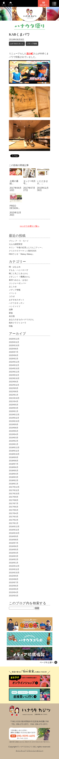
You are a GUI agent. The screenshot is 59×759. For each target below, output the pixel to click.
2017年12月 (14, 487)
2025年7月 (13, 352)
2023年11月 (14, 375)
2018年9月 (13, 457)
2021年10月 (14, 398)
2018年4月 (13, 474)
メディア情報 (32, 44)
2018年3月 (13, 477)
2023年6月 (13, 382)
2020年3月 (13, 408)
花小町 (29, 53)
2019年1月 (13, 444)
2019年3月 (13, 437)
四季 (11, 310)
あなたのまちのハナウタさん (21, 319)
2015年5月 (13, 589)
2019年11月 (14, 418)
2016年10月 (14, 533)
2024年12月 (14, 362)
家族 (11, 313)
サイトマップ (21, 751)
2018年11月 (14, 451)
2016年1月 (13, 563)
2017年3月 (13, 517)
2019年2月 (13, 441)
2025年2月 (13, 358)
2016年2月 (13, 559)
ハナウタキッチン (16, 303)
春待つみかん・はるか (18, 280)
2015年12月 (14, 566)
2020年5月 (13, 405)
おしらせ (13, 286)
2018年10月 (14, 454)
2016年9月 (13, 536)
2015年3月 (13, 596)
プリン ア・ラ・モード (19, 241)
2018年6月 (13, 467)
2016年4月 (13, 553)
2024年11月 (14, 365)
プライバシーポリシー (35, 751)
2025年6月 (13, 355)
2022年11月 (14, 385)
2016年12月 (14, 526)
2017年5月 (13, 510)
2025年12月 (14, 339)
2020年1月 (13, 411)
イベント (13, 293)
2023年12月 (14, 372)
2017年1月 (13, 523)
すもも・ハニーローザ (18, 270)
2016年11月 (14, 530)
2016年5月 (13, 549)
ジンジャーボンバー (17, 283)
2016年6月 (13, 546)
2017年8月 (13, 500)
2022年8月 (13, 391)
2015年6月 (13, 586)
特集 (11, 326)
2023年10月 (14, 378)
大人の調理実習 (15, 244)
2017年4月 (13, 513)
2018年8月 (13, 461)
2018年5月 (13, 470)
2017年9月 (13, 497)
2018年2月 (13, 480)
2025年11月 (14, 342)
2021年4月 (13, 401)
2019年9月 (13, 424)
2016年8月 (13, 540)
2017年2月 (13, 520)
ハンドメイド (14, 306)
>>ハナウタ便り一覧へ (29, 226)
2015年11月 (14, 569)
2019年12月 (14, 414)
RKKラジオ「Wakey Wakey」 (21, 254)
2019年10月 (14, 421)
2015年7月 (13, 582)
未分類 (12, 316)
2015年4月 (13, 592)
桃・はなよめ (14, 267)
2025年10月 (14, 345)
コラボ (12, 296)
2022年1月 (13, 395)
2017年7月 (13, 503)
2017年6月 (13, 507)
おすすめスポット (16, 44)
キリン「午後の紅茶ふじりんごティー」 (26, 247)
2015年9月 (13, 576)
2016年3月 (13, 556)
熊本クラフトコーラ (17, 323)
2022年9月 (13, 388)
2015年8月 (13, 579)
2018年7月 (13, 464)
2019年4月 (13, 434)
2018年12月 (14, 447)
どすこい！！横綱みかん (19, 277)
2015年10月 (14, 572)
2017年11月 (14, 490)
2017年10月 (14, 493)
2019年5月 (13, 431)
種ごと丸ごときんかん (18, 273)
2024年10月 (14, 368)
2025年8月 (13, 349)
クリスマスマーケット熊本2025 (22, 251)
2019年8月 (13, 428)
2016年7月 (13, 543)
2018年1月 (13, 484)
